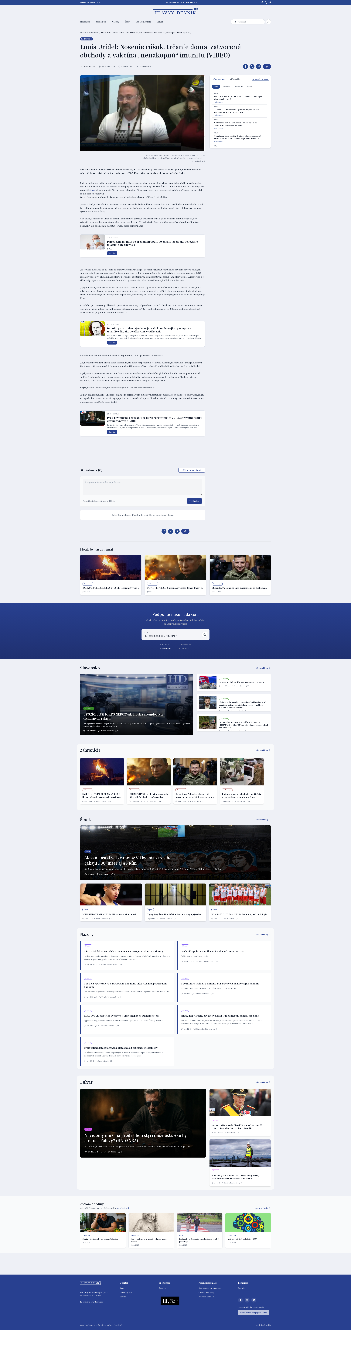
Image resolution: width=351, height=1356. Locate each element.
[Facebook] (262, 2)
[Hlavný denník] (176, 12)
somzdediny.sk (122, 1208)
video (92, 190)
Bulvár (160, 21)
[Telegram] (270, 2)
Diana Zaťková (107, 730)
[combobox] (251, 21)
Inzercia (162, 1288)
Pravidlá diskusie (206, 1297)
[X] (266, 2)
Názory (115, 21)
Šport (127, 21)
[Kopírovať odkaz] (267, 66)
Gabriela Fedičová (149, 801)
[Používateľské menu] (268, 21)
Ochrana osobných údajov (210, 1288)
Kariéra (123, 1297)
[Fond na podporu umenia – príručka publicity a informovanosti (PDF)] (170, 1301)
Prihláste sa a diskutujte (192, 470)
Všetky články (262, 668)
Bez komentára (143, 21)
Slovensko (85, 21)
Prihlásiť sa (194, 501)
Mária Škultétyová (109, 964)
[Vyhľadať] (235, 21)
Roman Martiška (206, 961)
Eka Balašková (238, 731)
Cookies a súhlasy (206, 1292)
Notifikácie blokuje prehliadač (253, 1312)
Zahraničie (101, 21)
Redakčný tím (126, 1292)
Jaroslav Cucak (228, 919)
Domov (83, 32)
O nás (122, 1288)
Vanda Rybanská (108, 997)
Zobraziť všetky (261, 1208)
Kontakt (241, 1288)
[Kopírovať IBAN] (204, 634)
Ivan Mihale (194, 801)
